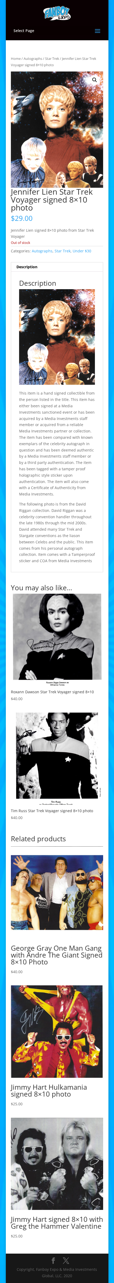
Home (16, 58)
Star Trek (52, 58)
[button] (94, 80)
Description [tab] (26, 266)
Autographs (33, 58)
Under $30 (82, 250)
